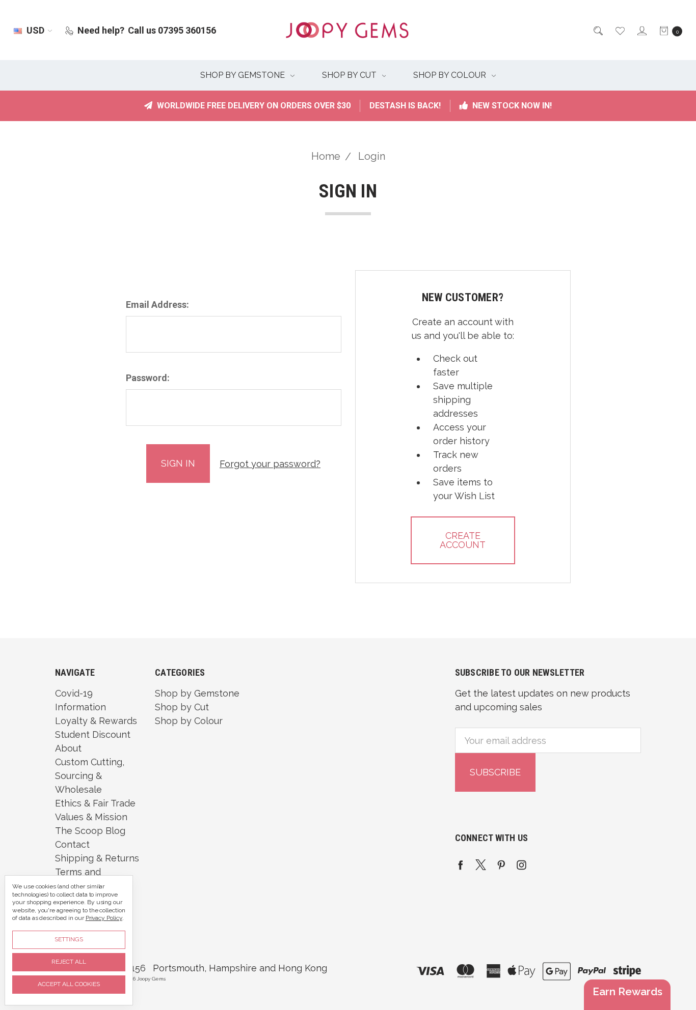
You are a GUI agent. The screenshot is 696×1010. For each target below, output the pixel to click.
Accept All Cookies (69, 984)
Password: (148, 377)
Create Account (463, 540)
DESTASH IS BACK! (405, 105)
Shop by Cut (350, 75)
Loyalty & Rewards (96, 720)
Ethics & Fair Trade (95, 803)
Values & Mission (91, 817)
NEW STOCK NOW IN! (511, 105)
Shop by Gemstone (243, 75)
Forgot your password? (270, 463)
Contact (72, 844)
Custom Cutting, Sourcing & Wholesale (89, 776)
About (68, 748)
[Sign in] (641, 30)
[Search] (597, 30)
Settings (69, 939)
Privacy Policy (104, 917)
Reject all (68, 961)
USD (35, 30)
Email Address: (157, 304)
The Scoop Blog (90, 830)
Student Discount (92, 734)
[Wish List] (619, 30)
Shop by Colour (450, 75)
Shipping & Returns (97, 858)
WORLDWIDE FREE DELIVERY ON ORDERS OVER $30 (253, 105)
